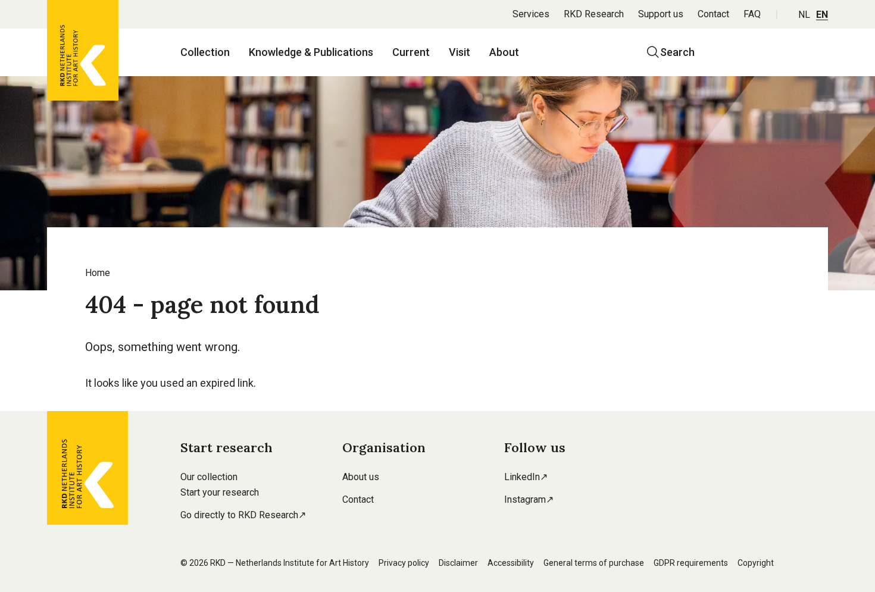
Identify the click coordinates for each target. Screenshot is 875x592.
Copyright (756, 563)
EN (822, 14)
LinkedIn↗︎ (526, 477)
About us (360, 477)
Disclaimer (458, 563)
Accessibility (511, 563)
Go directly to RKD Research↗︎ (243, 515)
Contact (713, 14)
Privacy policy (404, 563)
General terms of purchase (593, 563)
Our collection (209, 477)
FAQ (752, 14)
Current (411, 52)
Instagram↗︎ (529, 499)
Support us (660, 14)
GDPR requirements (691, 563)
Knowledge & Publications (311, 52)
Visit (459, 52)
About (504, 52)
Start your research (219, 492)
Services (530, 14)
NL (804, 14)
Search (677, 52)
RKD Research (594, 14)
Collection (205, 52)
